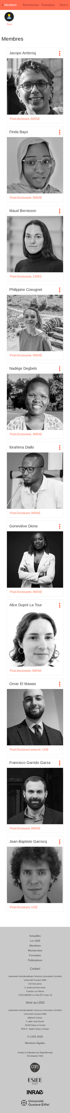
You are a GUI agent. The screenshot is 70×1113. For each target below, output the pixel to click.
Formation (48, 5)
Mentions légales (35, 1042)
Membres (10, 5)
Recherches (31, 5)
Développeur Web (35, 1056)
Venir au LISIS (35, 1002)
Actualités (35, 935)
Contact (35, 968)
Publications (35, 960)
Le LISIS (35, 940)
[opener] (59, 53)
